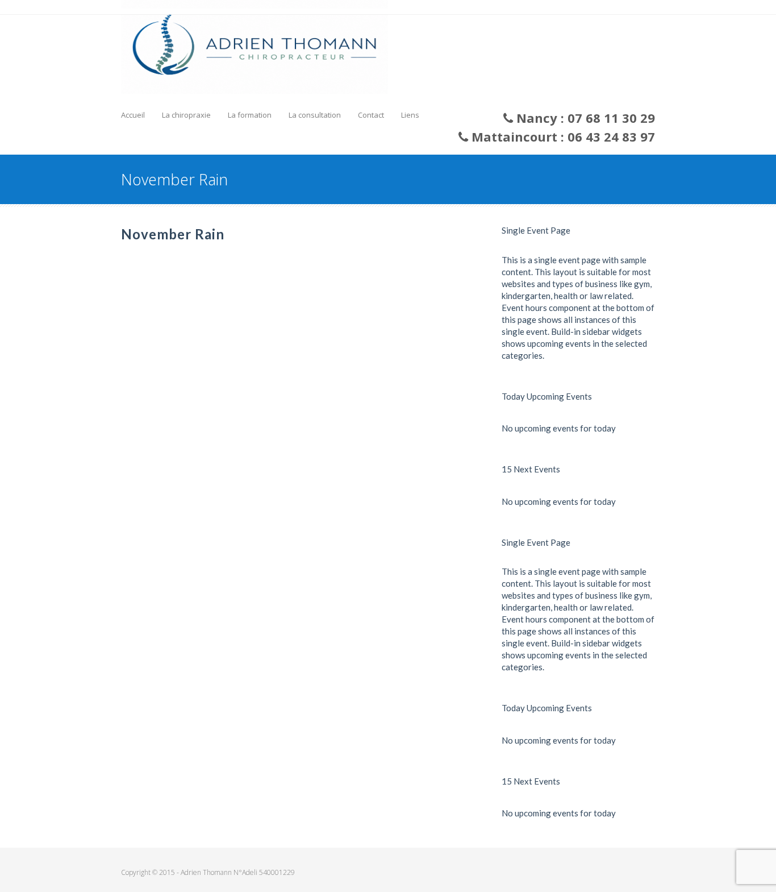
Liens (410, 115)
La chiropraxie (186, 115)
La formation (250, 115)
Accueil (133, 115)
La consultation (315, 115)
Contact (371, 115)
